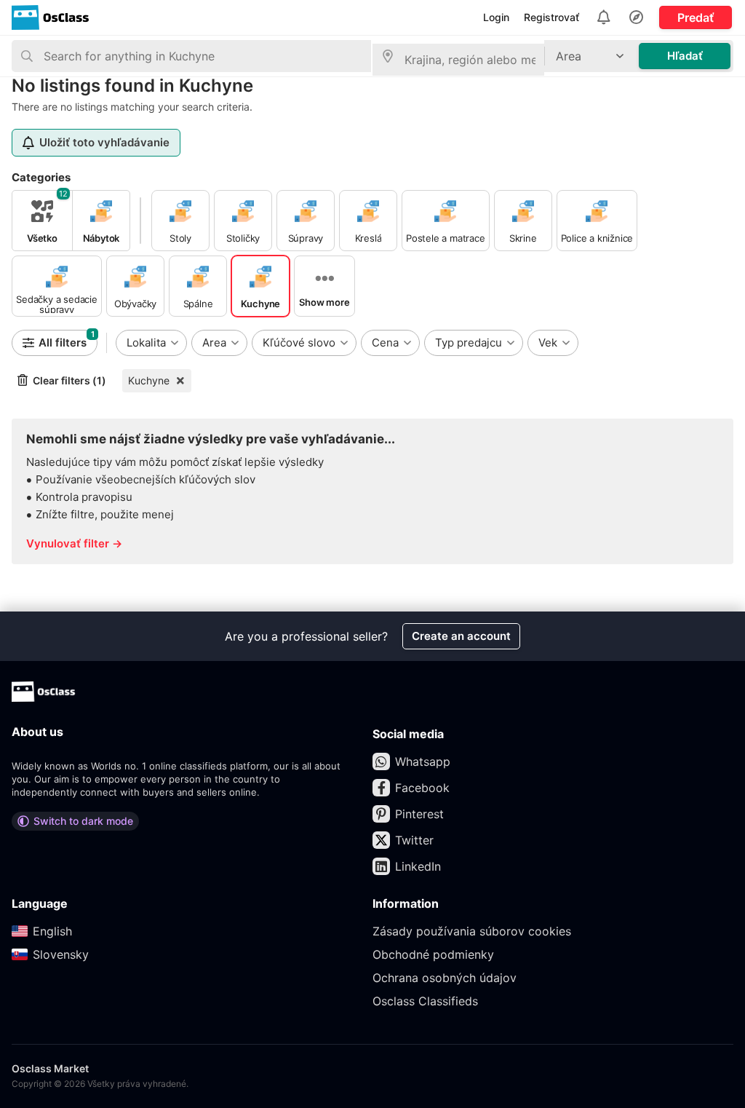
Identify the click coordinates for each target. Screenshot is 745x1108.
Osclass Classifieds (425, 1001)
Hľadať (685, 56)
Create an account (461, 636)
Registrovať (551, 17)
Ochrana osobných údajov (444, 977)
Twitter (414, 840)
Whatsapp (422, 761)
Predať (695, 17)
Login (496, 17)
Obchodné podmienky (433, 954)
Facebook (422, 787)
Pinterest (419, 814)
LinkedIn (418, 866)
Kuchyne (149, 380)
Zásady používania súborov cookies (471, 931)
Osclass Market (50, 1068)
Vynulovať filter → (74, 543)
